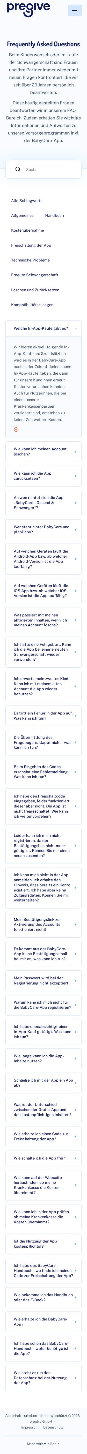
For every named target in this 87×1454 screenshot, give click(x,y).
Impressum (29, 1427)
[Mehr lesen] (43, 430)
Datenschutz (53, 1427)
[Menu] (75, 10)
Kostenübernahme (27, 230)
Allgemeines (22, 215)
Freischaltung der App (31, 245)
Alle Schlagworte (27, 200)
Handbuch (54, 215)
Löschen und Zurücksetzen (35, 290)
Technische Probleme (30, 260)
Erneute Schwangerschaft (34, 275)
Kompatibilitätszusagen (32, 305)
